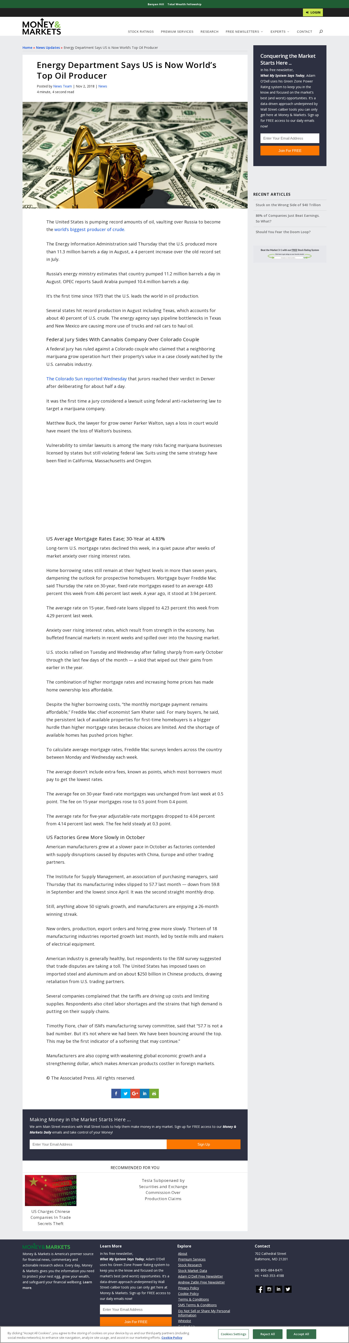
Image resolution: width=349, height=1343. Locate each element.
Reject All (267, 1334)
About (182, 1253)
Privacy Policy (188, 1288)
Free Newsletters (242, 31)
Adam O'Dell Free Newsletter (200, 1276)
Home (27, 47)
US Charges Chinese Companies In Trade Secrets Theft (51, 1217)
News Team (62, 86)
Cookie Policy (188, 1293)
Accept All (301, 1334)
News (102, 86)
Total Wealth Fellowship (184, 4)
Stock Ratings (141, 31)
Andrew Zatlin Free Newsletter (201, 1282)
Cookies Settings (233, 1334)
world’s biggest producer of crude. (89, 229)
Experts (278, 31)
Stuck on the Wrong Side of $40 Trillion (288, 205)
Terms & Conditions (193, 1299)
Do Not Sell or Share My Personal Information (204, 1313)
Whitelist (184, 1321)
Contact (304, 31)
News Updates (48, 47)
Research (210, 31)
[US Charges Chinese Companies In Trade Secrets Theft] (50, 1190)
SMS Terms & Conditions (197, 1305)
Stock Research (190, 1265)
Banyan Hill (156, 4)
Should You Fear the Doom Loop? (283, 232)
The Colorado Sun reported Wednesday (86, 378)
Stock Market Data (192, 1270)
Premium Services (177, 31)
